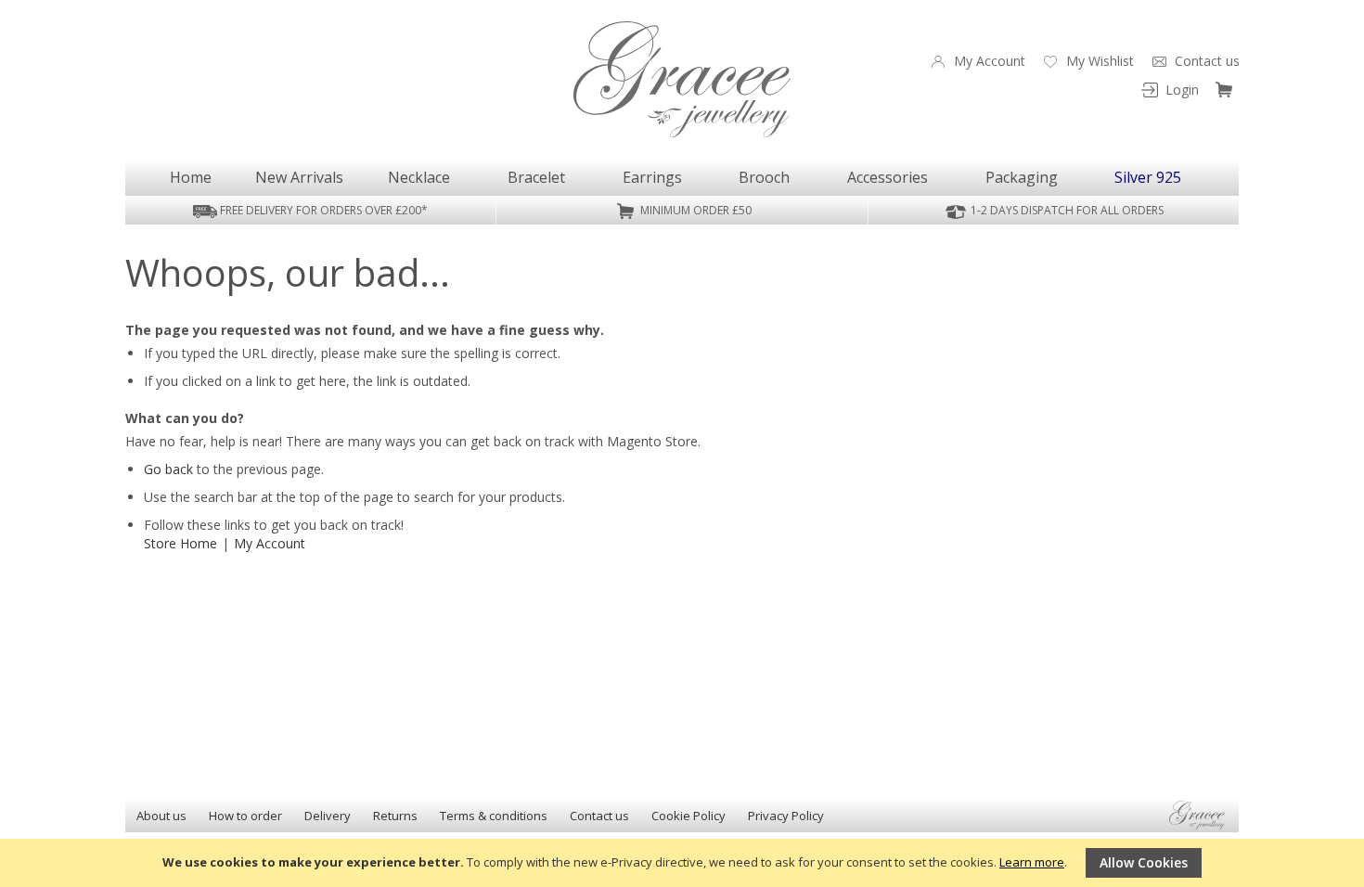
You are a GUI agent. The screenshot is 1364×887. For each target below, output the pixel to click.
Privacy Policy (786, 815)
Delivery (327, 815)
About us (161, 815)
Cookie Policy (688, 815)
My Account (269, 543)
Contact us (599, 815)
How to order (245, 815)
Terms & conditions (493, 815)
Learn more (1031, 862)
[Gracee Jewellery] (682, 79)
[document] (682, 863)
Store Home (180, 543)
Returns (395, 815)
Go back (168, 469)
